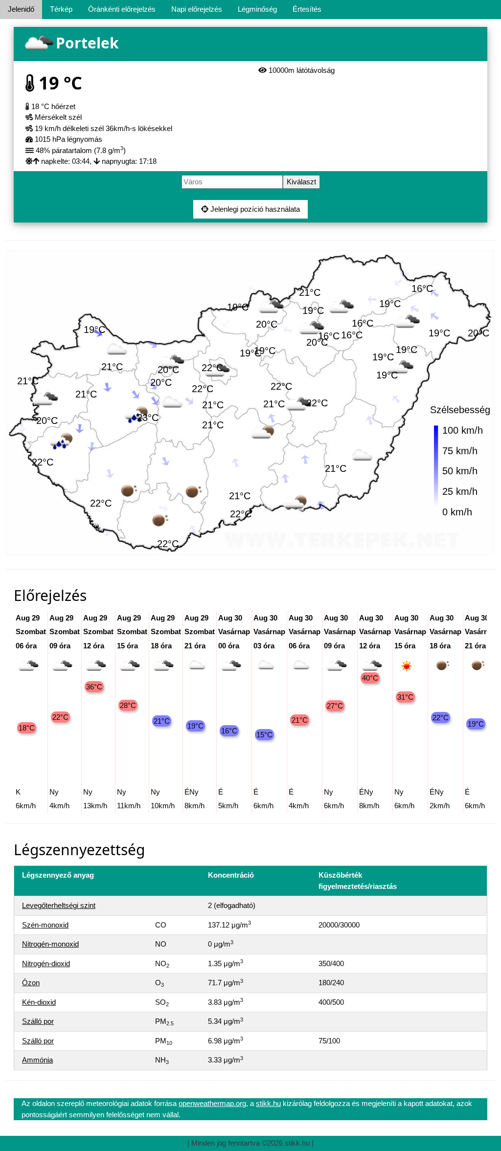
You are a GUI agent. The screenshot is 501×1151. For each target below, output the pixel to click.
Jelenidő (21, 9)
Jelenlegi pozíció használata (254, 209)
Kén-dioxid (39, 1002)
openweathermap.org (212, 1103)
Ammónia (37, 1060)
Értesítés (307, 9)
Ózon (31, 982)
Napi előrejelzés (196, 9)
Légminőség (257, 9)
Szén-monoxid (45, 925)
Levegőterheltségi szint (58, 905)
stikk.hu (268, 1103)
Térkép (61, 9)
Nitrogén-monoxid (50, 944)
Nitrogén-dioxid (46, 963)
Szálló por (38, 1021)
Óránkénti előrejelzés (122, 9)
